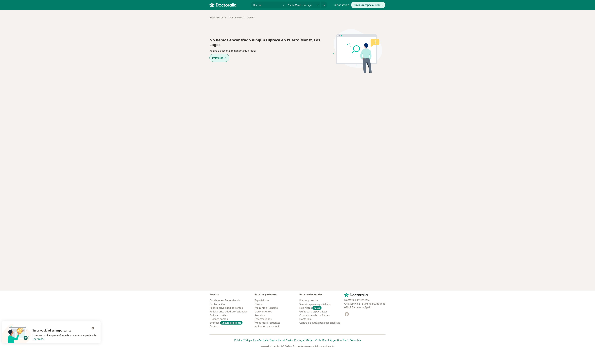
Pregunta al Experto (266, 308)
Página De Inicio (217, 17)
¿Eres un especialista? (367, 5)
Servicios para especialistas (315, 304)
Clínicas (258, 304)
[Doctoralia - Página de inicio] (228, 4)
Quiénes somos (218, 319)
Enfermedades (263, 319)
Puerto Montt (236, 17)
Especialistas (261, 300)
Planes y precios (308, 300)
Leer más (38, 339)
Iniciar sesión (341, 5)
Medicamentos (263, 311)
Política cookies (218, 315)
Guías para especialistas (313, 311)
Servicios (259, 315)
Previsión (218, 57)
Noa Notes (309, 308)
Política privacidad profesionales (228, 311)
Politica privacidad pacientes (226, 308)
